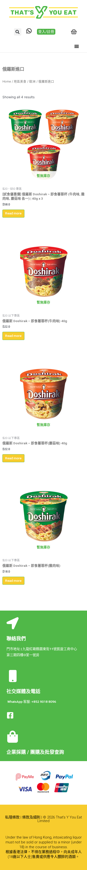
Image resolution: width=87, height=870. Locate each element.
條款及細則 (31, 817)
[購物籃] (74, 32)
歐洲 (32, 81)
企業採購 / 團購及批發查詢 (35, 752)
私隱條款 (12, 817)
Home (6, 81)
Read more (13, 213)
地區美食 (20, 81)
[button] (17, 32)
